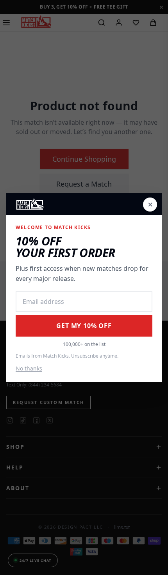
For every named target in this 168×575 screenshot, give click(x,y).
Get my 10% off (83, 325)
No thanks (29, 368)
